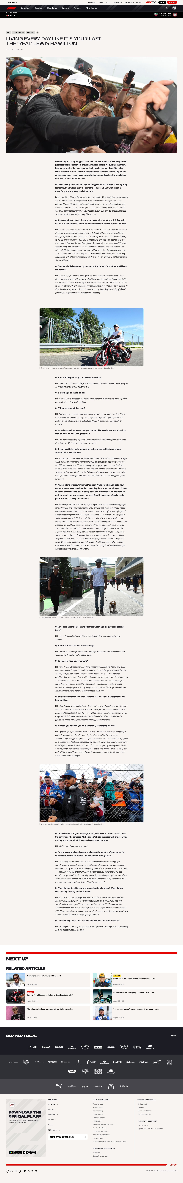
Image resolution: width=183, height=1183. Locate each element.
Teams (77, 8)
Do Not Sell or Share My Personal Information (109, 1141)
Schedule (25, 8)
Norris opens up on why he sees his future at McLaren (134, 978)
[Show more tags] (37, 32)
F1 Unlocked (92, 8)
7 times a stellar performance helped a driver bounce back (136, 1009)
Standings (52, 8)
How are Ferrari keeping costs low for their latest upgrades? (50, 995)
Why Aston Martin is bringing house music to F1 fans (133, 992)
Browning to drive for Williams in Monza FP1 (44, 976)
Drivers (65, 8)
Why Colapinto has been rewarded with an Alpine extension (50, 1009)
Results (38, 8)
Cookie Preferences (100, 1156)
